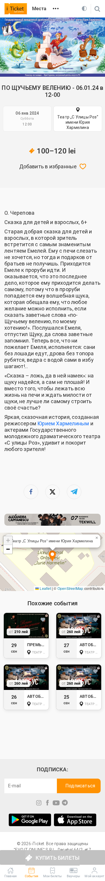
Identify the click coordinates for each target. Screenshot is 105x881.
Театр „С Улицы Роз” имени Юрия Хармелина (77, 122)
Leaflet (45, 588)
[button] (52, 556)
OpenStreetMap (70, 588)
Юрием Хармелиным (63, 423)
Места (39, 8)
